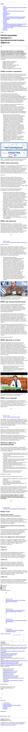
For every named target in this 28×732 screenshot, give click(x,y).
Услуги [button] (4, 9)
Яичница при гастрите (8, 669)
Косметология (18, 11)
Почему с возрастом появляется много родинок (11, 665)
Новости (5, 28)
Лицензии (9, 7)
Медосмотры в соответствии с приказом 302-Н (13, 18)
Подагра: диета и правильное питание (11, 416)
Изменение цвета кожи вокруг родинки (9, 662)
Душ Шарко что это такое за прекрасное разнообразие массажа (15, 631)
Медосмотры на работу (21, 16)
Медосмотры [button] (6, 14)
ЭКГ (6, 11)
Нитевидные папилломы (6, 656)
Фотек (23, 11)
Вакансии (5, 8)
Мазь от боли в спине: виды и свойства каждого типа (15, 242)
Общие (4, 15)
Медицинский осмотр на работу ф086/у (12, 705)
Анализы (5, 20)
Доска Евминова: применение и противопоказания (14, 508)
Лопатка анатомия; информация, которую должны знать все (14, 647)
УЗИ (4, 11)
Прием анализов (11, 11)
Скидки (5, 21)
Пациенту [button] (5, 22)
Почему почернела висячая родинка (9, 654)
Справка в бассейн (7, 704)
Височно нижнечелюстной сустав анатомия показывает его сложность (15, 601)
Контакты (5, 29)
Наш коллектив (15, 7)
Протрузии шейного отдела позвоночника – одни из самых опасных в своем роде (15, 611)
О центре (5, 7)
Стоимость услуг (7, 13)
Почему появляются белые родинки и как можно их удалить (14, 660)
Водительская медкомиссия (9, 16)
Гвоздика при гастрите (8, 674)
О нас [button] (4, 6)
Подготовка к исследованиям (9, 24)
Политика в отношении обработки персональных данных (12, 724)
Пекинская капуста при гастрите (10, 676)
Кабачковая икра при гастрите (10, 672)
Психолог (5, 12)
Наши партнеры (23, 7)
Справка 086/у (6, 19)
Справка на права (7, 706)
